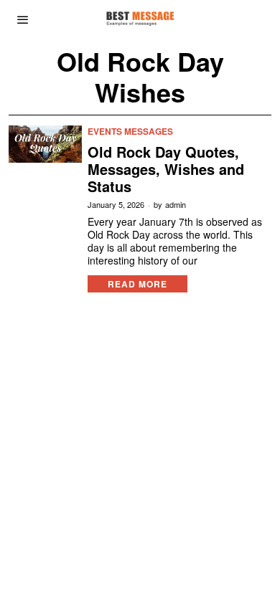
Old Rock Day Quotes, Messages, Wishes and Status (166, 169)
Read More (137, 283)
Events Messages (130, 131)
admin (175, 204)
